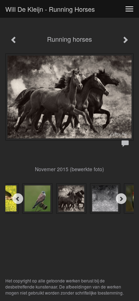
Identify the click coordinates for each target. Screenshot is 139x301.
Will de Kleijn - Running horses (50, 9)
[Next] (121, 198)
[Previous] (17, 198)
